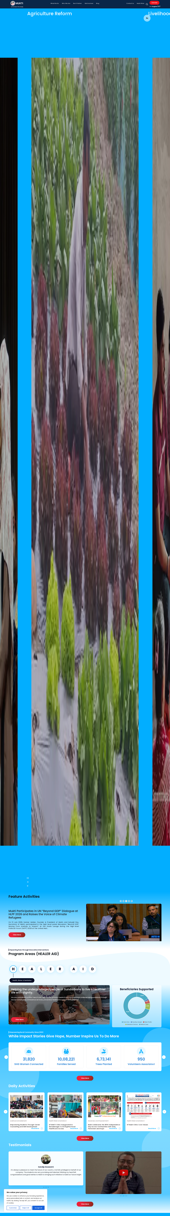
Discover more (36, 30)
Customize (13, 1208)
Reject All (25, 1208)
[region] (25, 1200)
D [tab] (92, 969)
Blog (97, 3)
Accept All (38, 1208)
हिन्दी (159, 6)
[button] (27, 882)
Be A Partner (77, 3)
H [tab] (13, 969)
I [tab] (83, 969)
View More (17, 933)
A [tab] (32, 969)
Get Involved (89, 3)
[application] (136, 1008)
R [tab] (60, 969)
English (154, 6)
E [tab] (23, 969)
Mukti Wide (140, 3)
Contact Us (130, 3)
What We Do (55, 3)
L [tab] (41, 969)
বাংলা (151, 6)
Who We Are (66, 3)
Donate (154, 3)
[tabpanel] (85, 1006)
